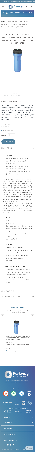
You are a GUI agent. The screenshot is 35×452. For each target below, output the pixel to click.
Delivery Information (26, 14)
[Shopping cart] (31, 6)
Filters (9, 21)
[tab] (17, 148)
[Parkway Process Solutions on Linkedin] (5, 444)
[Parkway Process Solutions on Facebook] (11, 444)
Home (3, 21)
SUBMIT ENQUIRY (8, 141)
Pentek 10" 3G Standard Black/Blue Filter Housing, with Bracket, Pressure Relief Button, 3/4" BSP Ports (18, 338)
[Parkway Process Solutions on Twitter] (14, 444)
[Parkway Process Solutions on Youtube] (8, 444)
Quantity (3, 135)
